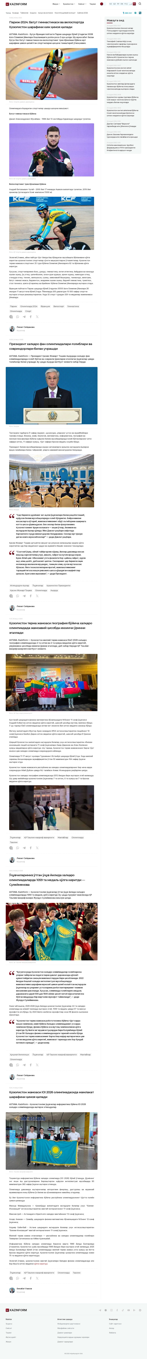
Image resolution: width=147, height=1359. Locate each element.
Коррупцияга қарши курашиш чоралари (73, 1337)
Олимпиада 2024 (28, 306)
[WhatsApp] (17, 317)
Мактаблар (63, 837)
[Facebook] (31, 317)
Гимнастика (73, 306)
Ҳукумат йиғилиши (19, 1055)
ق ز (130, 4)
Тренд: (8, 13)
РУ (118, 4)
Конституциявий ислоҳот (65, 13)
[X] (37, 317)
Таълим (13, 842)
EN (122, 4)
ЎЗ (134, 4)
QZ (114, 4)
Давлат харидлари (65, 1342)
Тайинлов (24, 13)
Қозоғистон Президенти (58, 586)
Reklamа (112, 1333)
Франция (45, 306)
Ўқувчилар (38, 586)
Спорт (28, 311)
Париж (13, 306)
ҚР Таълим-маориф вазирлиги (39, 837)
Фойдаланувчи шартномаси (68, 1324)
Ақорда (15, 13)
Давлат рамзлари (64, 1333)
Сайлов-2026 (82, 13)
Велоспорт (59, 306)
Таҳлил (93, 4)
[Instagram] (11, 317)
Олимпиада (16, 311)
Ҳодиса (33, 13)
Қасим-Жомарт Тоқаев (21, 590)
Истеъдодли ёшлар (19, 586)
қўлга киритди (40, 1264)
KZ (111, 4)
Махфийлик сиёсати (65, 1328)
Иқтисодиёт (11, 1337)
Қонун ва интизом (45, 13)
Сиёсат (9, 1328)
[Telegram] (24, 317)
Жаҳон (8, 1342)
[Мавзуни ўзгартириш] (103, 4)
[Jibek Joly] (128, 13)
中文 (126, 4)
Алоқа (111, 1328)
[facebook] (117, 1310)
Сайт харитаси (115, 1324)
